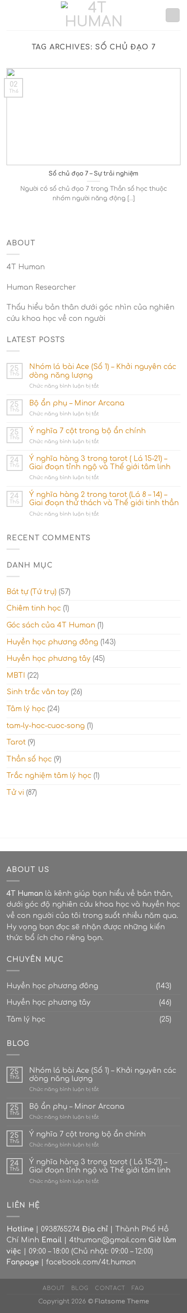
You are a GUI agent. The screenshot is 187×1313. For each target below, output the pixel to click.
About (54, 1288)
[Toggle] (177, 986)
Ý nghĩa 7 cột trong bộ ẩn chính (87, 431)
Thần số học (29, 759)
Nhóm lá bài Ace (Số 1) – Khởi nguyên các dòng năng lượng (102, 371)
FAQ (138, 1288)
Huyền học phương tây (48, 659)
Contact (110, 1288)
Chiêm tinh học (34, 608)
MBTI (16, 675)
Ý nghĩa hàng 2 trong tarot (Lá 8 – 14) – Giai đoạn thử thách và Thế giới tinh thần (104, 499)
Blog (80, 1288)
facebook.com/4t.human (91, 1262)
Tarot (16, 742)
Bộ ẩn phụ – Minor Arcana (76, 403)
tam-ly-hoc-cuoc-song (46, 726)
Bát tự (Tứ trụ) (32, 592)
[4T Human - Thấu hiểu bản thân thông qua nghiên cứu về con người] (93, 15)
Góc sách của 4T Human (51, 625)
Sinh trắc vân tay (38, 692)
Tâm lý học (26, 709)
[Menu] (12, 15)
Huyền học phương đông (52, 642)
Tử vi (15, 793)
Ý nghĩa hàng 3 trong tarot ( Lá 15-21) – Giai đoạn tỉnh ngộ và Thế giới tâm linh (99, 463)
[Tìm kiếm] (173, 15)
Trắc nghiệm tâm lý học (49, 776)
